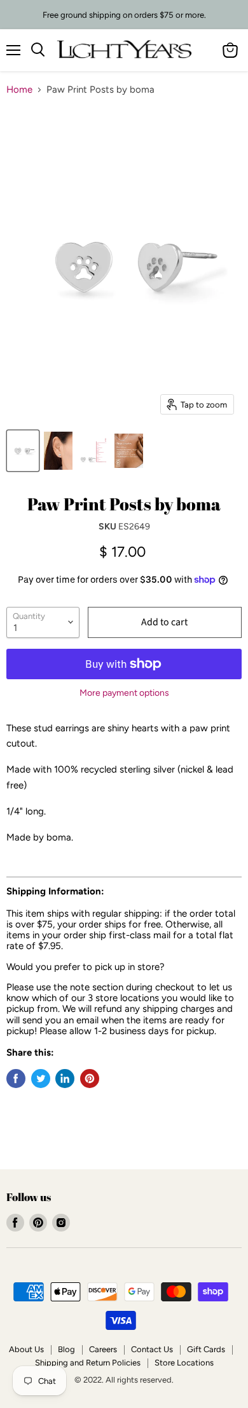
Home (19, 89)
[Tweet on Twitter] (40, 1078)
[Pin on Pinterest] (89, 1078)
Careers (103, 1349)
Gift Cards (206, 1349)
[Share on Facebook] (15, 1078)
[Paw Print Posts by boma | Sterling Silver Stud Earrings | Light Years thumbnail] (23, 450)
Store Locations (184, 1362)
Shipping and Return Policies (88, 1362)
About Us (26, 1349)
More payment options (124, 693)
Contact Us (152, 1349)
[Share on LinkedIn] (64, 1078)
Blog (66, 1349)
